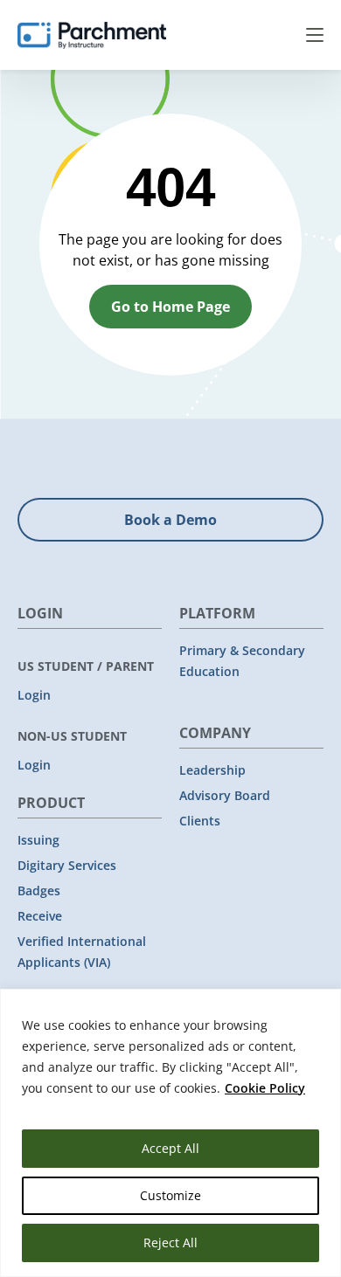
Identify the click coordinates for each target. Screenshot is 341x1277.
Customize (170, 1195)
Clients (199, 820)
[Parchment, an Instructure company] (91, 35)
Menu (315, 35)
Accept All (170, 1148)
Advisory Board (224, 795)
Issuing (38, 840)
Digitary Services (66, 865)
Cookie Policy (265, 1088)
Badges (38, 890)
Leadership (212, 770)
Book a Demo (170, 519)
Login (34, 695)
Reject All (170, 1242)
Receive (39, 916)
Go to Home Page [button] (170, 306)
